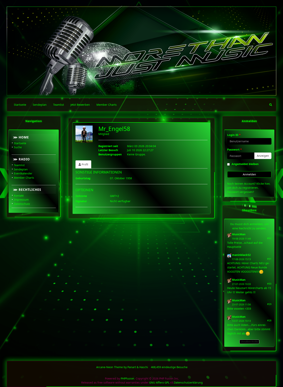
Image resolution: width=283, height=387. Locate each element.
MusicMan (238, 234)
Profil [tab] (84, 164)
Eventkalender (23, 173)
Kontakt (19, 195)
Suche (18, 147)
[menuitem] (271, 105)
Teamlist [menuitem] (58, 104)
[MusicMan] (229, 235)
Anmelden (249, 174)
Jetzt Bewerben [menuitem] (80, 104)
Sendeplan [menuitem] (40, 104)
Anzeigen (263, 155)
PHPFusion (127, 378)
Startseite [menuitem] (20, 104)
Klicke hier (263, 183)
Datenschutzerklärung (188, 382)
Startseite (20, 143)
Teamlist (19, 165)
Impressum (21, 199)
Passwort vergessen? (240, 192)
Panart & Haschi (137, 367)
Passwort (234, 149)
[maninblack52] (229, 256)
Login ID (234, 135)
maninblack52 (241, 255)
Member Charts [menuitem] (106, 104)
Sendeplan (21, 169)
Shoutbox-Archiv (249, 341)
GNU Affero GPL (159, 382)
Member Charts (24, 177)
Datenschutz (22, 204)
